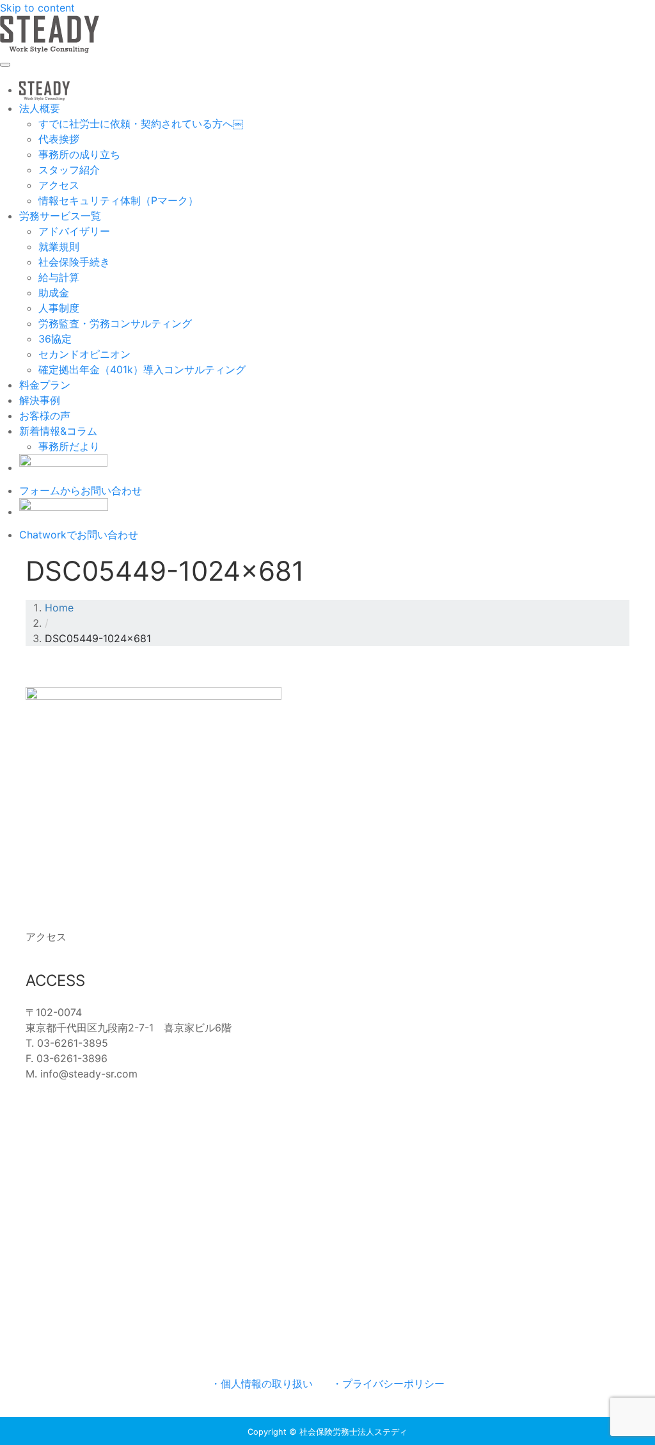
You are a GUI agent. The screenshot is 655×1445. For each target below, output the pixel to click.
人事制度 (58, 308)
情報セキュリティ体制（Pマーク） (118, 200)
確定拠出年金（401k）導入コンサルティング (142, 369)
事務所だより (69, 446)
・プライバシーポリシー (388, 1383)
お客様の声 (44, 415)
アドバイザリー (74, 231)
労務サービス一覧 (60, 215)
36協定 (55, 338)
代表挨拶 (58, 139)
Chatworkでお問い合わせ (78, 534)
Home (59, 607)
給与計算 (58, 277)
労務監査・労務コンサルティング (115, 323)
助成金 (53, 292)
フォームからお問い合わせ (80, 490)
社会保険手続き (74, 261)
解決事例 (39, 400)
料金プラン (44, 384)
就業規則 (58, 246)
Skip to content (37, 7)
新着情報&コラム (58, 430)
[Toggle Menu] (5, 65)
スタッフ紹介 (69, 169)
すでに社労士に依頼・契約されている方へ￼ (140, 123)
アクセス (58, 185)
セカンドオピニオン (84, 354)
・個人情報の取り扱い (261, 1383)
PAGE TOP (629, 1389)
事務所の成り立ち (79, 154)
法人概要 (39, 108)
